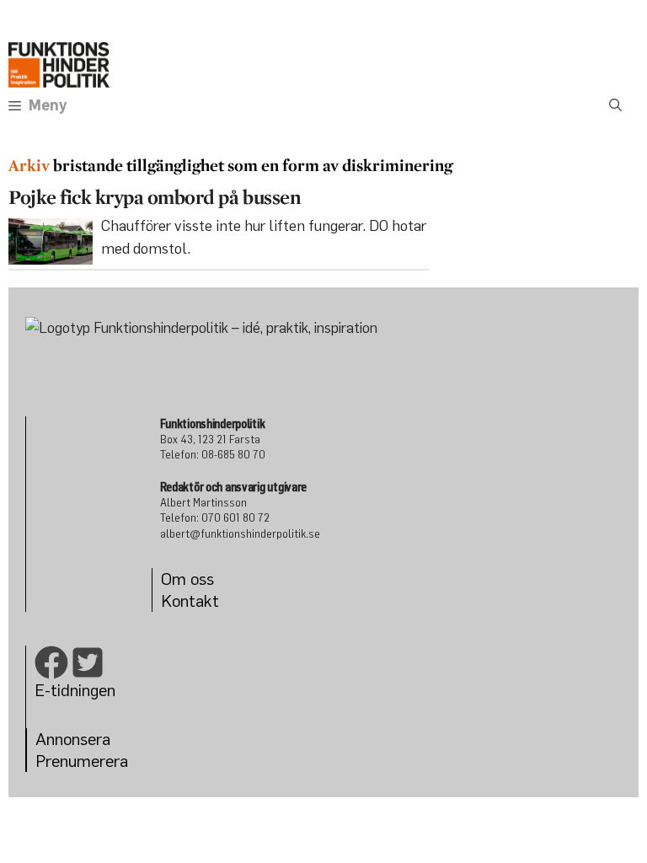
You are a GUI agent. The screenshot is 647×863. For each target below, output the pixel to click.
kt (211, 600)
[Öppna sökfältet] (615, 105)
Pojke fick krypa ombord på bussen (154, 197)
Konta (182, 600)
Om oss (187, 578)
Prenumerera (81, 760)
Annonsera (72, 738)
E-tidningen (75, 689)
